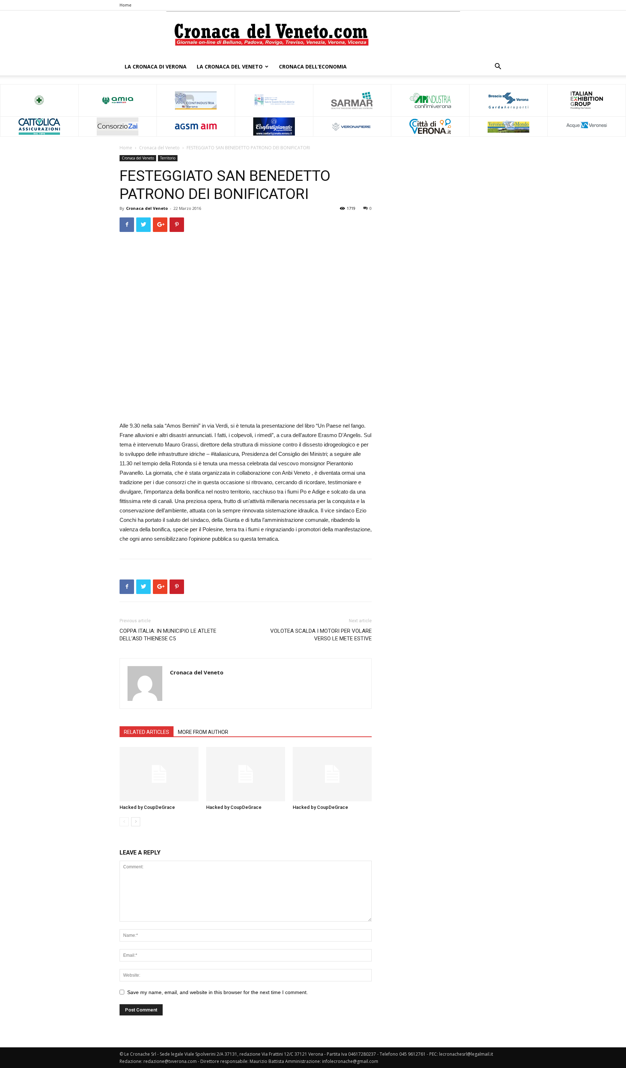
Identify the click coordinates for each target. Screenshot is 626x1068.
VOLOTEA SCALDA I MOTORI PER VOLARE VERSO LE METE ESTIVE (321, 635)
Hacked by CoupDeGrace (147, 807)
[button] (497, 67)
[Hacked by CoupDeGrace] (159, 774)
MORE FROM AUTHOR (203, 732)
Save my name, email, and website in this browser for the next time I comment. (217, 992)
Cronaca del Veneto (159, 148)
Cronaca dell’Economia (313, 66)
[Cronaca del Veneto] (313, 34)
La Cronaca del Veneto (230, 66)
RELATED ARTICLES (146, 732)
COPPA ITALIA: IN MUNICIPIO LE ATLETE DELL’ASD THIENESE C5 (168, 635)
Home (126, 5)
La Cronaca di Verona (156, 66)
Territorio (167, 158)
